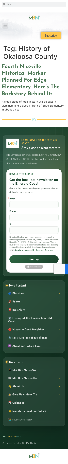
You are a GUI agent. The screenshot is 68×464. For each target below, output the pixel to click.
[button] (5, 26)
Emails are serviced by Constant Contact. (34, 250)
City (11, 224)
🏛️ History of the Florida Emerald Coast (30, 320)
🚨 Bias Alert (16, 310)
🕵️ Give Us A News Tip (22, 394)
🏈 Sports (14, 301)
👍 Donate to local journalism (27, 411)
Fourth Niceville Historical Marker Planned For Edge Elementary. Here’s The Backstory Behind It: (31, 80)
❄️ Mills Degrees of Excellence (28, 338)
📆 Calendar (16, 403)
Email (12, 199)
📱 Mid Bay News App (22, 370)
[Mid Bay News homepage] (12, 143)
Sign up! (34, 259)
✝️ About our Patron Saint (25, 346)
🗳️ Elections (16, 293)
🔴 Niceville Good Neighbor (26, 329)
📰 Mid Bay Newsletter (22, 378)
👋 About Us (16, 386)
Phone (12, 211)
